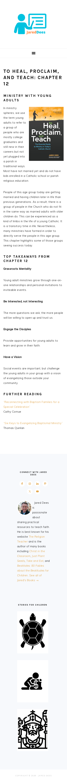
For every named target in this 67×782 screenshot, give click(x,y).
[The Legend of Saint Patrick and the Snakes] (32, 748)
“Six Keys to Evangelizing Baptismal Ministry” (33, 423)
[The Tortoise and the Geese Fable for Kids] (32, 650)
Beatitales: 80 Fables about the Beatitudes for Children (33, 570)
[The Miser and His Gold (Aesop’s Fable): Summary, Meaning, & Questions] (32, 699)
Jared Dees (33, 23)
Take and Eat (34, 561)
